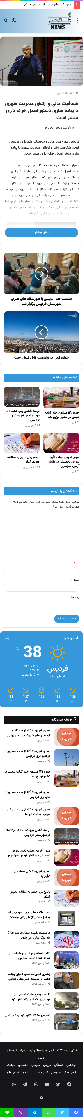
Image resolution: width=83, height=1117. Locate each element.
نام (76, 562)
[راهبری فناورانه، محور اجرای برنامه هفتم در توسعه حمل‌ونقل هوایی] (66, 980)
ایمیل (75, 580)
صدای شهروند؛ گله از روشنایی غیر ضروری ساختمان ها (28, 812)
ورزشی (47, 1065)
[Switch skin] (14, 22)
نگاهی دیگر (70, 1072)
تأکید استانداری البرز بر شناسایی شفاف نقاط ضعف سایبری (29, 956)
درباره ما (27, 1072)
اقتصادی (23, 1065)
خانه (72, 93)
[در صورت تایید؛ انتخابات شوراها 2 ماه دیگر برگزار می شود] (66, 939)
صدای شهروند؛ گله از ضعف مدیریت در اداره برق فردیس (27, 754)
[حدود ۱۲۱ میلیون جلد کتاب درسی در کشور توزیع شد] (61, 397)
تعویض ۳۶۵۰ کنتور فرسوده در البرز (27, 1015)
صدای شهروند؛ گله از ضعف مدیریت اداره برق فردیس (27, 795)
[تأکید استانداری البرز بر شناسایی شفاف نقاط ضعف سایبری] (66, 960)
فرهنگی (58, 1065)
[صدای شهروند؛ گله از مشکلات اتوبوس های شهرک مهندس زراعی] (66, 737)
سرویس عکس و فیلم (48, 1072)
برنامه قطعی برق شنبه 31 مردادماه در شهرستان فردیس (23, 416)
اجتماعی (62, 93)
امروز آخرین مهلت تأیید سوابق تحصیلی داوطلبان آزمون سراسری (63, 462)
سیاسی (35, 1065)
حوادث (11, 1065)
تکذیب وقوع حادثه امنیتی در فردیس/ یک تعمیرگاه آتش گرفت (29, 997)
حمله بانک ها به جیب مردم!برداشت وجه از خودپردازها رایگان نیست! (27, 915)
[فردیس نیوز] (59, 21)
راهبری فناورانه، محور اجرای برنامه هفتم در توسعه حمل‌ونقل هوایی (29, 977)
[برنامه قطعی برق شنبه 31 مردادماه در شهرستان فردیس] (22, 397)
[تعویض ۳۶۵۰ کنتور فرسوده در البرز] (66, 1021)
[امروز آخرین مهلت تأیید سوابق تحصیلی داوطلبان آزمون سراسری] (61, 443)
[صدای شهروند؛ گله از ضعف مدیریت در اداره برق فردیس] (66, 757)
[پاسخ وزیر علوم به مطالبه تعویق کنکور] (22, 443)
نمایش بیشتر (42, 232)
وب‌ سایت (73, 597)
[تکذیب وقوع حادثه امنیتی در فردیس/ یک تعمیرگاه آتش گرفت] (66, 1001)
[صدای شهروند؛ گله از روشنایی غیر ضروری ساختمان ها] (66, 816)
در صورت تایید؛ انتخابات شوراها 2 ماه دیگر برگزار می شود (29, 935)
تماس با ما (12, 1072)
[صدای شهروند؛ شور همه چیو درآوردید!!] (66, 877)
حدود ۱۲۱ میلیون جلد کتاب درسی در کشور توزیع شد (40, 4)
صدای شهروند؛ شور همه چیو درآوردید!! (32, 874)
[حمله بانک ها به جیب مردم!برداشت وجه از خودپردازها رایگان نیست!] (66, 919)
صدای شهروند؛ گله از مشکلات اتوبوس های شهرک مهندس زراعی (28, 733)
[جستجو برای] (5, 22)
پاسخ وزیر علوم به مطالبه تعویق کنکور (23, 459)
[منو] (77, 22)
